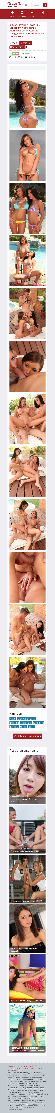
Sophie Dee (26, 43)
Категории (22, 16)
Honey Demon (17, 47)
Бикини (14, 726)
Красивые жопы (26, 718)
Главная (12, 16)
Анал (12, 718)
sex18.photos (36, 1068)
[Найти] (45, 5)
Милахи (14, 722)
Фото (42, 16)
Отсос (23, 726)
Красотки (38, 722)
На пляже (26, 722)
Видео (32, 16)
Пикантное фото (15, 4)
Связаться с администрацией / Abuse (23, 1066)
